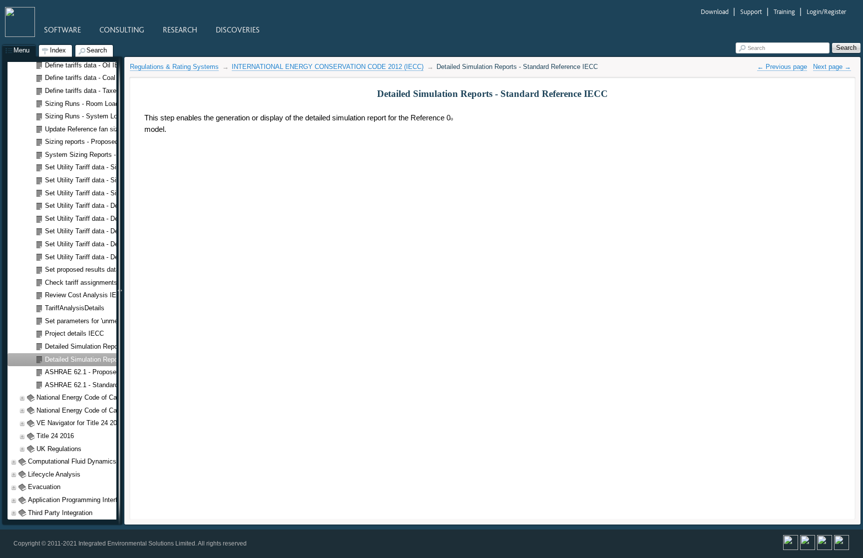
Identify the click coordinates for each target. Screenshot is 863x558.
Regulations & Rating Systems (174, 66)
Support (752, 11)
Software (63, 30)
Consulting (122, 30)
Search (756, 48)
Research (181, 30)
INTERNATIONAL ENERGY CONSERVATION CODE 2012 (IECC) (328, 66)
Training (785, 11)
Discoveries (238, 30)
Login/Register (826, 11)
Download (715, 11)
